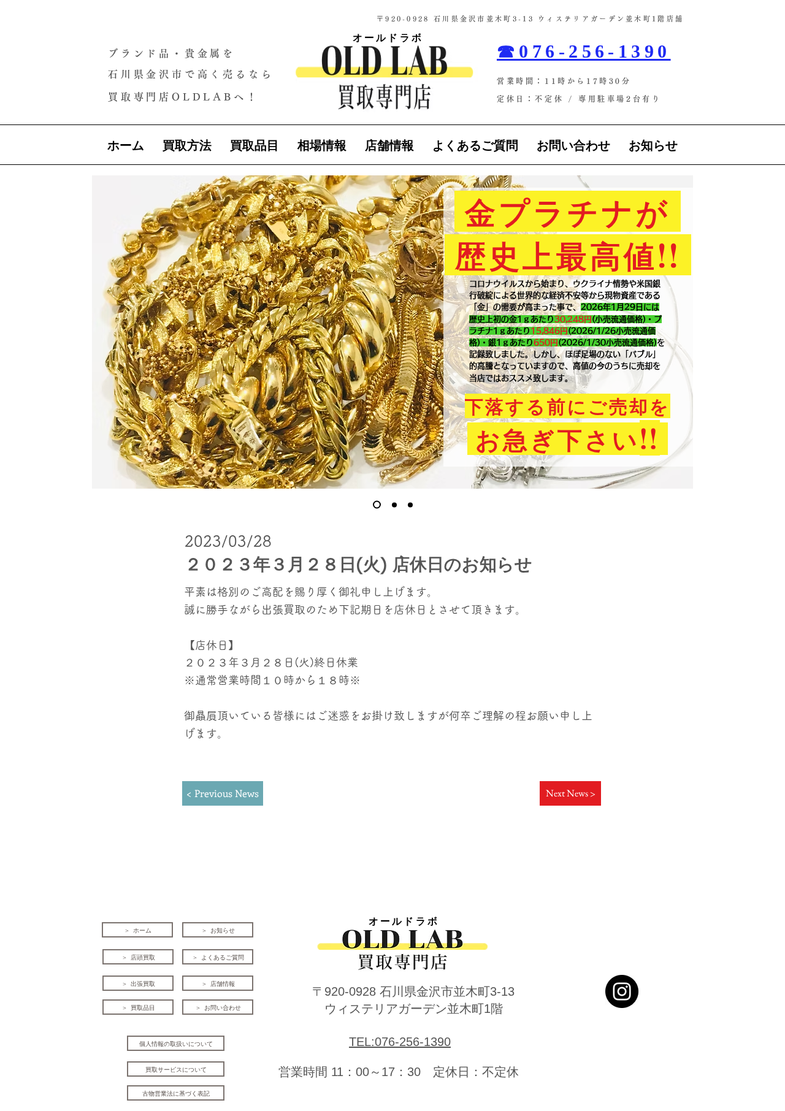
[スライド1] (377, 505)
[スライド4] (394, 504)
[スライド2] (410, 504)
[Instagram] (621, 991)
